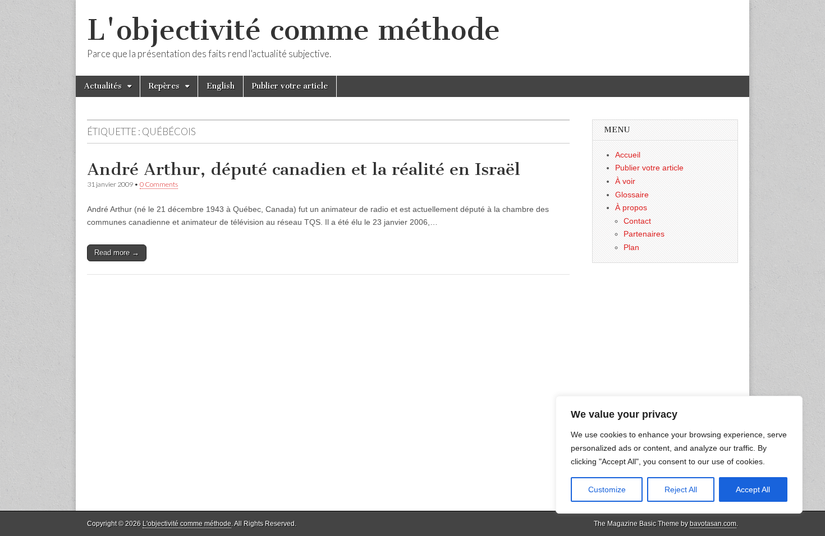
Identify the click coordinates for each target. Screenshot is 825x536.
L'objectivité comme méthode (293, 30)
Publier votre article (290, 86)
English (221, 86)
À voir (625, 181)
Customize (607, 489)
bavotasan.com (713, 524)
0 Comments (159, 184)
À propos (631, 207)
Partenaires (644, 233)
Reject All (680, 489)
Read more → (116, 252)
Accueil (627, 154)
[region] (679, 455)
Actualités (103, 86)
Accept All (753, 489)
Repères (164, 86)
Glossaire (632, 194)
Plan (631, 247)
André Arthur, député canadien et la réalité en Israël (303, 169)
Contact (637, 220)
